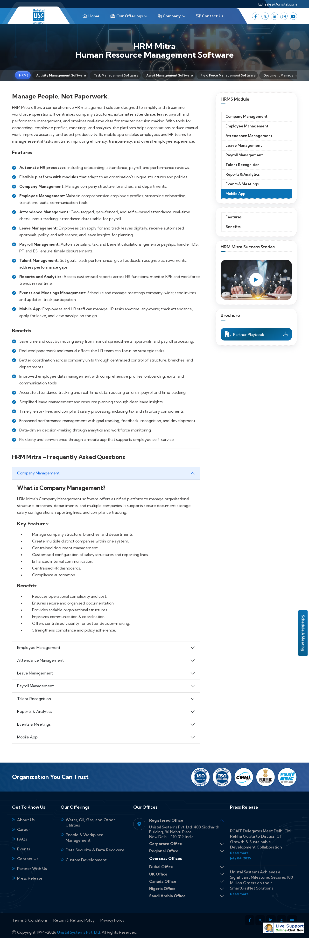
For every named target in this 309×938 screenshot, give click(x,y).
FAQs (22, 839)
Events (23, 849)
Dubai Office (161, 867)
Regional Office (163, 851)
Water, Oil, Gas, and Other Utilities (90, 822)
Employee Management (38, 647)
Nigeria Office (162, 888)
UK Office (158, 874)
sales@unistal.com (281, 4)
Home (93, 16)
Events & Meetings (34, 724)
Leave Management (35, 673)
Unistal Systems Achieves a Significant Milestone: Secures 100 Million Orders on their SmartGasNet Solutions (261, 874)
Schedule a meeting (303, 633)
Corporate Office (165, 843)
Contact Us (212, 16)
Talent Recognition (34, 698)
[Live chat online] (283, 928)
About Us (26, 819)
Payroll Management (35, 685)
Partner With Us (32, 868)
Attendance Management (40, 660)
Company (171, 16)
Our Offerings (129, 16)
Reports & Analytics (34, 711)
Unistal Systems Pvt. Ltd (78, 932)
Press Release (29, 878)
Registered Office (166, 820)
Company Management (38, 473)
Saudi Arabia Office (167, 896)
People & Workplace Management (84, 837)
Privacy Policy (112, 920)
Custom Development (86, 859)
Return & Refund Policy (74, 920)
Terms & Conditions (30, 920)
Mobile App (27, 737)
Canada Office (162, 881)
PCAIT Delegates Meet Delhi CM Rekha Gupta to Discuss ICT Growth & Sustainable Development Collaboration (260, 833)
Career (23, 829)
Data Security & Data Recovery (95, 850)
